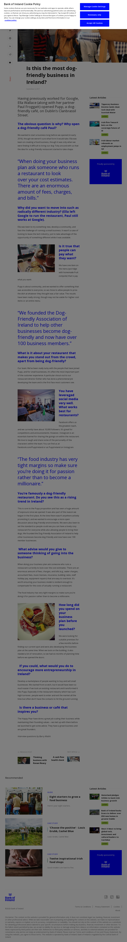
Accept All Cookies (95, 23)
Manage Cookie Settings (94, 6)
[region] (63, 14)
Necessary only (94, 15)
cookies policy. (11, 20)
